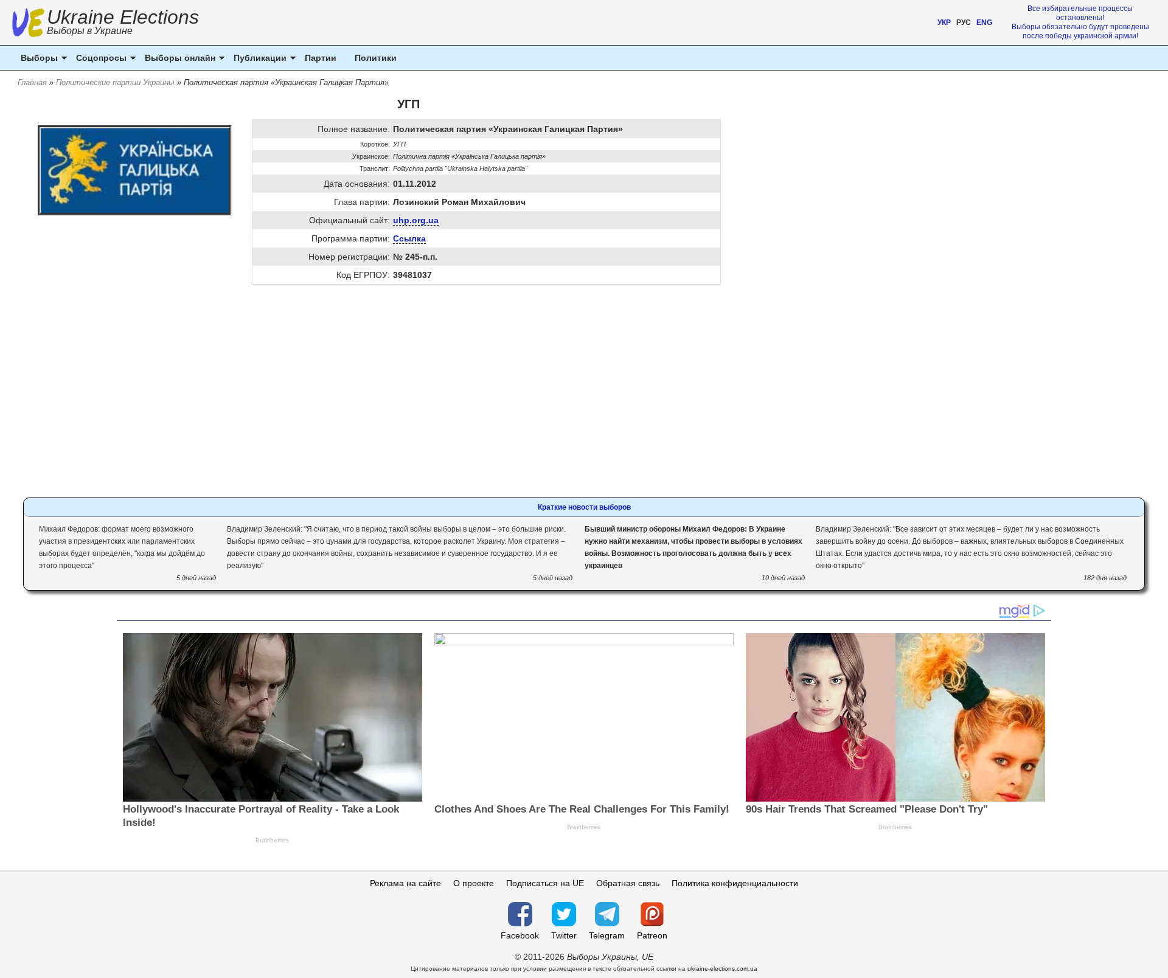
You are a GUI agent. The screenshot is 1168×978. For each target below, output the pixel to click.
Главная (32, 82)
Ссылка (409, 238)
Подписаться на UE (545, 883)
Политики (376, 58)
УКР (944, 22)
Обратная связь (627, 883)
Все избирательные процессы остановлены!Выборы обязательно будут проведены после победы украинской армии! (1080, 22)
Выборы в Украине (90, 31)
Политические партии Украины (115, 82)
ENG (984, 22)
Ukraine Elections (123, 23)
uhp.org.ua (416, 220)
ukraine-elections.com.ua (722, 968)
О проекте (473, 883)
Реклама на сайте (405, 883)
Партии (320, 58)
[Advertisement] (408, 397)
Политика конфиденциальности (735, 883)
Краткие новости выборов (584, 507)
